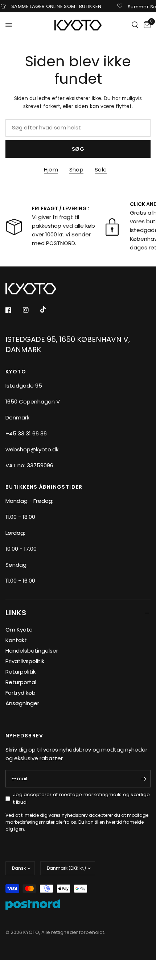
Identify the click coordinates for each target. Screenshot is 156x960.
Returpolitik (20, 671)
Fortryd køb (20, 692)
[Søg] (135, 25)
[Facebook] (13, 310)
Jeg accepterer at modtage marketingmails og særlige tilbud (81, 798)
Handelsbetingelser (31, 650)
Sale (101, 169)
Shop (76, 169)
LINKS (15, 613)
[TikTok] (48, 310)
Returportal (20, 682)
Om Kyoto (19, 629)
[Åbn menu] (8, 25)
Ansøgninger (22, 703)
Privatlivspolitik (24, 661)
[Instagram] (31, 310)
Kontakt (16, 640)
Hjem (51, 169)
